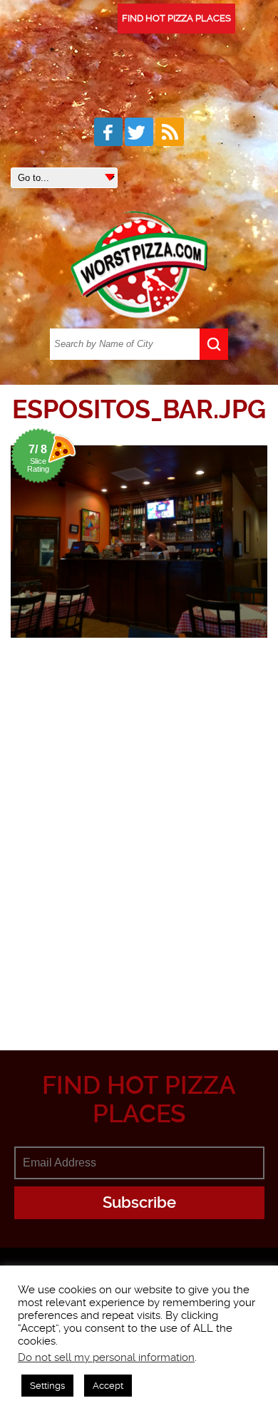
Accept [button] (108, 1385)
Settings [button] (47, 1385)
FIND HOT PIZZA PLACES (176, 18)
